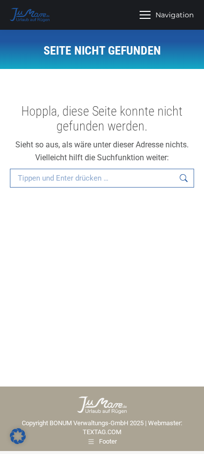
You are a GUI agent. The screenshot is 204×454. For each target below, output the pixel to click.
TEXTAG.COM (102, 432)
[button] (18, 436)
